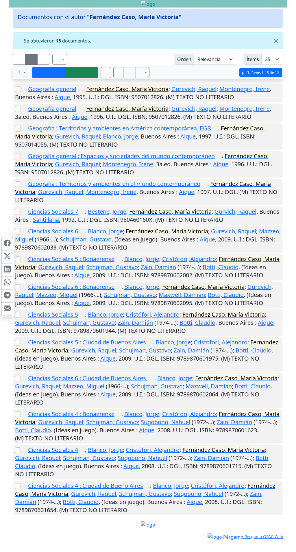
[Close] (276, 41)
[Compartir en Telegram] (7, 295)
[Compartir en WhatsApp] (7, 282)
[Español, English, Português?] (59, 59)
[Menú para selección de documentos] (24, 72)
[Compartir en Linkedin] (7, 269)
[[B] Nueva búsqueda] (82, 72)
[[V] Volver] (48, 72)
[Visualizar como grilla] (43, 59)
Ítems (253, 59)
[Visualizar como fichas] (19, 59)
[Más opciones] (142, 72)
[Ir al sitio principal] (148, 4)
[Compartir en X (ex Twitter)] (7, 256)
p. (261, 72)
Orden (184, 59)
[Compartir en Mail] (7, 308)
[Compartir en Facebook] (7, 243)
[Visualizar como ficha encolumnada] (31, 59)
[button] (118, 72)
